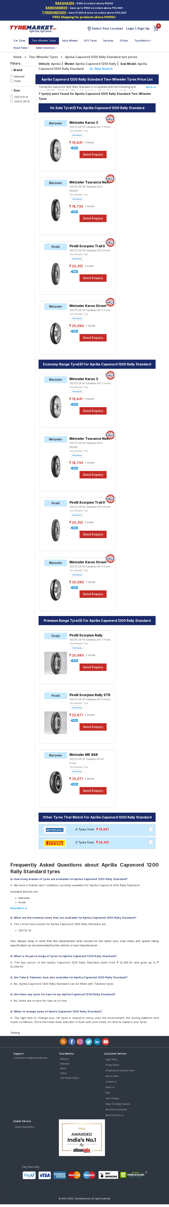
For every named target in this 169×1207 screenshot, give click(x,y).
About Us (110, 1087)
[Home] (33, 28)
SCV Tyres (90, 40)
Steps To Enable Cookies (118, 1104)
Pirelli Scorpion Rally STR (89, 695)
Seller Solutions (45, 47)
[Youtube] (105, 1041)
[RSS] (63, 1041)
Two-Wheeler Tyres (44, 40)
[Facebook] (71, 1041)
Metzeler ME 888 (83, 755)
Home (17, 57)
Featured (64, 1063)
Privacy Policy (112, 1065)
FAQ (108, 1093)
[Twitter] (88, 1041)
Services (108, 40)
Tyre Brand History (69, 1078)
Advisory (64, 1059)
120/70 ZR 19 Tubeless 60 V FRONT (86, 188)
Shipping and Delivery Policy (120, 1070)
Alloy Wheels (70, 40)
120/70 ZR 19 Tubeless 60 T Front (89, 126)
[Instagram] (80, 1041)
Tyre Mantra (142, 40)
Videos (63, 1073)
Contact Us (111, 1081)
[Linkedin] (97, 1041)
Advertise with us (114, 1115)
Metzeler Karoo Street (88, 306)
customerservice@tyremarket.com (30, 1058)
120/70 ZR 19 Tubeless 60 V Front (89, 250)
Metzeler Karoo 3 (83, 122)
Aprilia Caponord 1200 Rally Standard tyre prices (101, 57)
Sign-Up (143, 28)
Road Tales (21, 47)
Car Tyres (20, 40)
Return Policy (112, 1076)
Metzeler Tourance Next (89, 182)
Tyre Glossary (112, 1098)
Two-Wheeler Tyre (78, 131)
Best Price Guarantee (116, 1109)
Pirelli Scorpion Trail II (87, 246)
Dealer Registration (24, 1127)
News (63, 1068)
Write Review (77, 135)
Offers (124, 40)
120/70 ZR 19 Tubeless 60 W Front (86, 761)
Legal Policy (111, 1059)
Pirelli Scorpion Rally (86, 635)
